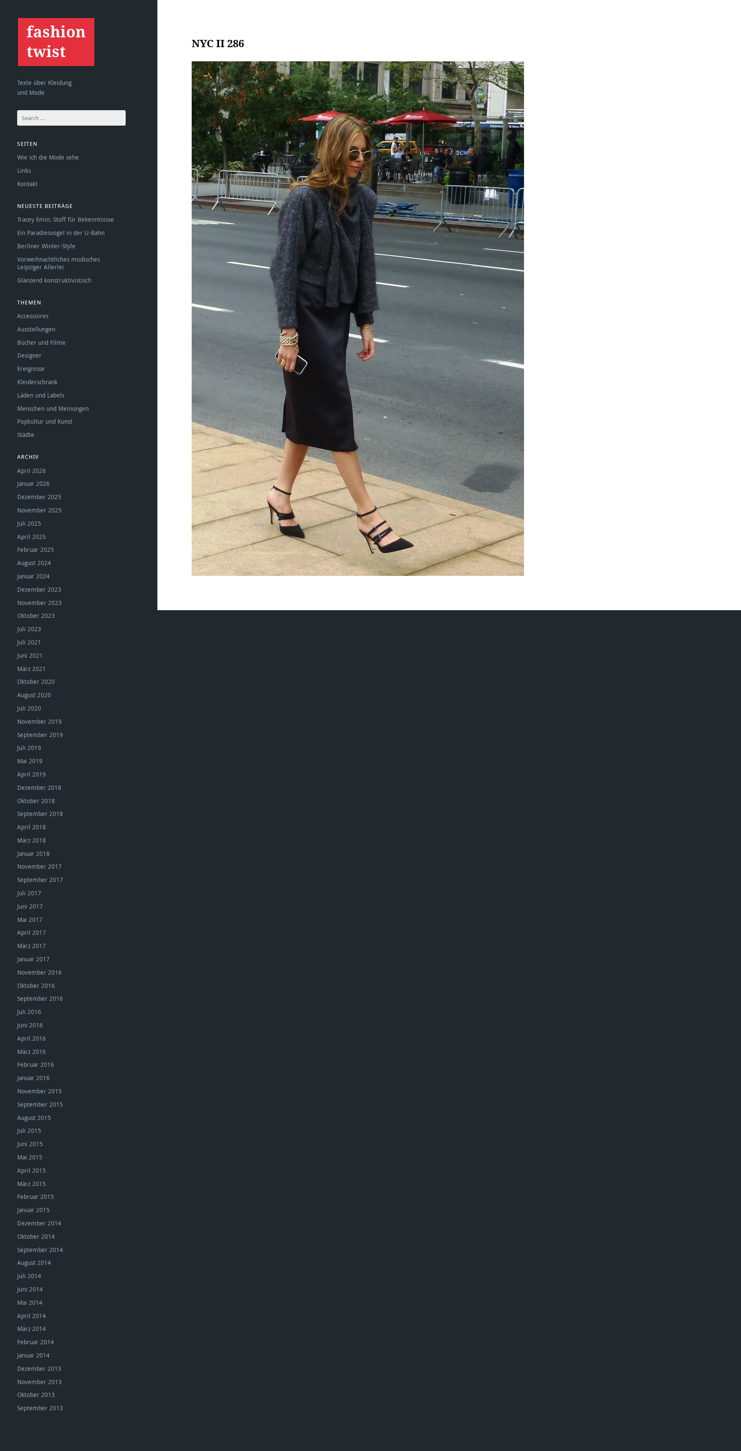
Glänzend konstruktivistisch (54, 280)
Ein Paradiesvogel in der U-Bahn (61, 233)
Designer (29, 355)
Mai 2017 (29, 919)
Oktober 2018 (36, 801)
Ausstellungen (36, 329)
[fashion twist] (56, 41)
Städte (25, 434)
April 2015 (31, 1170)
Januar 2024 (33, 576)
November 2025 (39, 510)
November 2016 (39, 972)
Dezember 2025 (39, 497)
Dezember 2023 (39, 589)
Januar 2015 (33, 1210)
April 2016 (31, 1038)
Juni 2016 (30, 1025)
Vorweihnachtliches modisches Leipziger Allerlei (58, 263)
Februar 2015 (35, 1196)
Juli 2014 (29, 1276)
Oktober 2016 (36, 985)
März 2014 (31, 1329)
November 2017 (39, 866)
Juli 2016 (29, 1012)
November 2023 (39, 603)
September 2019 (40, 735)
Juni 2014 (30, 1289)
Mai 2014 (29, 1302)
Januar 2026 (33, 483)
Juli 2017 (29, 893)
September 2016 (40, 998)
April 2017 (31, 932)
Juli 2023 (29, 629)
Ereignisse (31, 368)
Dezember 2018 (39, 787)
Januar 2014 (33, 1355)
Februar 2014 (35, 1342)
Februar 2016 (35, 1064)
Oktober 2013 (36, 1395)
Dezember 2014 (39, 1223)
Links (24, 170)
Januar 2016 (33, 1078)
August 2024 (34, 563)
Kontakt (27, 184)
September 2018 (40, 814)
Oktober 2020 (36, 681)
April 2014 (31, 1316)
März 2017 (31, 946)
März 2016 (31, 1052)
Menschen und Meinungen (53, 408)
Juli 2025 (29, 523)
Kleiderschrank (37, 382)
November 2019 (39, 721)
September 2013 (40, 1408)
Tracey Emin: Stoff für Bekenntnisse (65, 219)
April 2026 (31, 471)
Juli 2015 (29, 1130)
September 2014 (40, 1250)
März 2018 (31, 840)
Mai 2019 (29, 761)
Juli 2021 (29, 642)
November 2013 (39, 1382)
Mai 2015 (29, 1157)
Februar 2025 (35, 549)
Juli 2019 (29, 748)
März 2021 (31, 669)
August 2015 (34, 1118)
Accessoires (32, 316)
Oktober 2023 (36, 615)
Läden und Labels (40, 395)
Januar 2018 (33, 853)
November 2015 (39, 1091)
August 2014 (34, 1262)
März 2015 (31, 1184)
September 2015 (40, 1104)
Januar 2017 (33, 959)
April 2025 (31, 537)
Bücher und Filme (41, 342)
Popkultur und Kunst (44, 421)
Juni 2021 (30, 655)
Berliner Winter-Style (46, 246)
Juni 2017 (30, 906)
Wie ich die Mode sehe (48, 157)
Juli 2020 (29, 708)
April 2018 (31, 827)
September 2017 (40, 880)
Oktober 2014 (36, 1236)
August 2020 (34, 695)
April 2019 (31, 774)
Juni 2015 (30, 1144)
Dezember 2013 (39, 1368)
